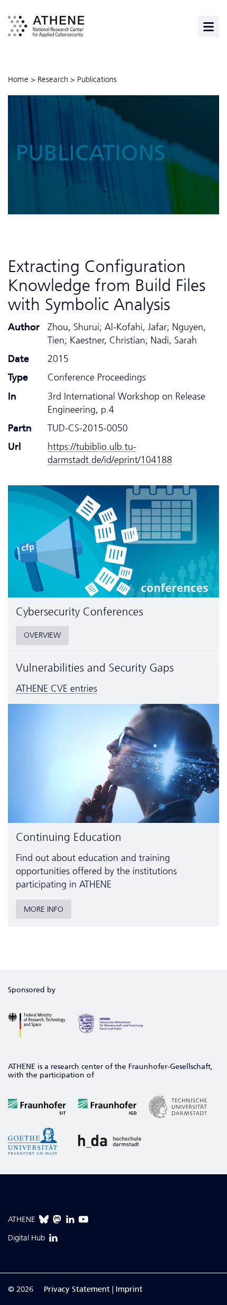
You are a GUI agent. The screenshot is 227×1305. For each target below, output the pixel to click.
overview (42, 635)
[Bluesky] (44, 1219)
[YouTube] (83, 1219)
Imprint (129, 1289)
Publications (97, 79)
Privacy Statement (77, 1289)
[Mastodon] (57, 1219)
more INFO (43, 909)
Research (52, 79)
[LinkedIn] (70, 1219)
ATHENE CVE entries (56, 688)
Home (18, 79)
